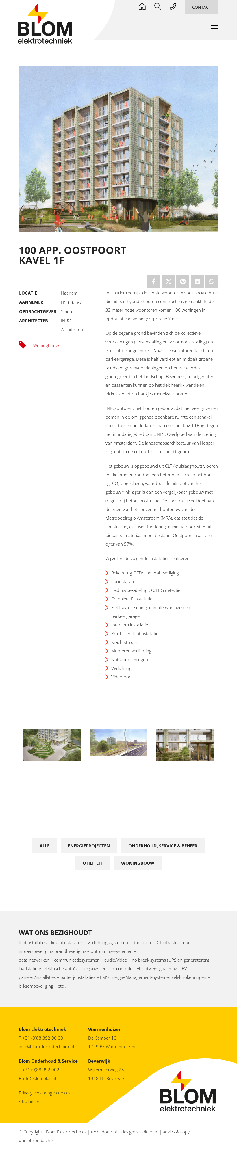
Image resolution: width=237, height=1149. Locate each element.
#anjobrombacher (36, 1140)
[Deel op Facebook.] (153, 281)
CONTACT (201, 7)
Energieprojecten (89, 846)
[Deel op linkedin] (197, 281)
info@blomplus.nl (39, 1078)
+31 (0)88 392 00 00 (42, 1038)
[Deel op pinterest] (182, 281)
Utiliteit (93, 863)
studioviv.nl (147, 1132)
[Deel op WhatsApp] (211, 281)
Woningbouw (137, 863)
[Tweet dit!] (168, 281)
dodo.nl (109, 1132)
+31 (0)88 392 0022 (42, 1069)
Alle (44, 846)
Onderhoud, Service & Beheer (162, 846)
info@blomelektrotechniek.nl (46, 1046)
